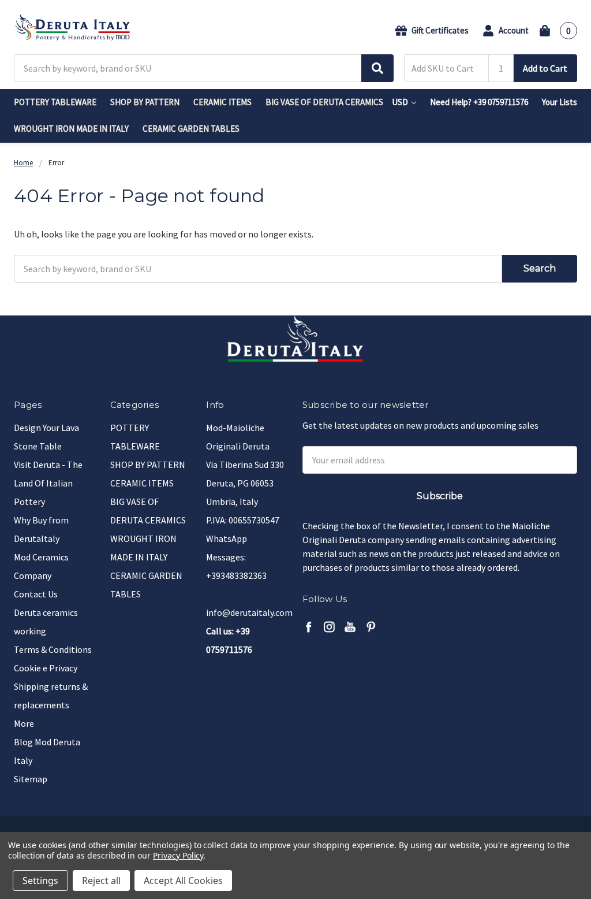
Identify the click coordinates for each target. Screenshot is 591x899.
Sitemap (30, 779)
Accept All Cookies (183, 880)
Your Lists (559, 101)
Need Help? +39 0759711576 (479, 101)
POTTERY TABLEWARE (55, 101)
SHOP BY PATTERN (144, 101)
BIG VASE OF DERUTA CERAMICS (324, 101)
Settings (40, 880)
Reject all (101, 880)
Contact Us (36, 594)
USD (401, 101)
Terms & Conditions (53, 649)
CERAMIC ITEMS (222, 101)
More (24, 723)
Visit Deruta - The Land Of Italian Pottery (48, 483)
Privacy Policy (178, 855)
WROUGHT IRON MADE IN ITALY (71, 128)
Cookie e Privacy (45, 668)
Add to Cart (545, 68)
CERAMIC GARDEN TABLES (191, 128)
